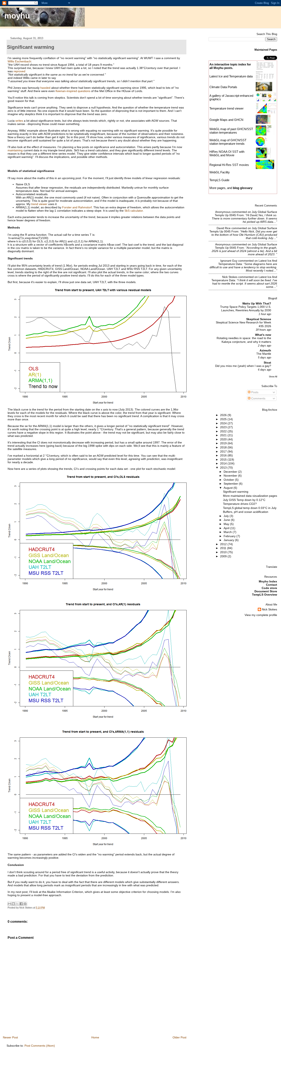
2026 (224, 415)
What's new (263, 334)
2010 (224, 552)
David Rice (224, 228)
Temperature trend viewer (226, 108)
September (231, 483)
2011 (223, 548)
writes (19, 120)
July (227, 516)
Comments (257, 398)
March (228, 532)
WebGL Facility (219, 172)
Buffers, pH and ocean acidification (245, 511)
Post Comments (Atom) (39, 1045)
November (231, 475)
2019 (224, 443)
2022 (224, 431)
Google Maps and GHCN (226, 119)
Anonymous (223, 211)
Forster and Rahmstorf (77, 207)
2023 (224, 427)
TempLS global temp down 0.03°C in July (249, 508)
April (227, 528)
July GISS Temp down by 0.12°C (244, 500)
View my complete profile (261, 615)
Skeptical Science (258, 319)
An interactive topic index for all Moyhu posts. (230, 66)
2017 (224, 451)
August (228, 487)
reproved (19, 71)
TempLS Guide (219, 180)
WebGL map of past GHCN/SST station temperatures (231, 130)
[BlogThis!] (13, 904)
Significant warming (235, 491)
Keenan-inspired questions (73, 91)
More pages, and (230, 188)
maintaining (15, 150)
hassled (45, 87)
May (227, 524)
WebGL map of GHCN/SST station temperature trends (227, 141)
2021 (224, 435)
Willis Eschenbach (19, 61)
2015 (224, 459)
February (230, 536)
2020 (224, 439)
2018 (224, 447)
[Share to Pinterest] (25, 904)
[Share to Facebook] (21, 904)
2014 (224, 463)
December (231, 471)
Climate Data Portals (223, 87)
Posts (254, 392)
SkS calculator (133, 210)
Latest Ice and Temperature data (231, 76)
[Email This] (9, 904)
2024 (224, 423)
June (227, 519)
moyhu (17, 15)
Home (95, 1037)
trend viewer (39, 204)
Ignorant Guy (228, 260)
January (229, 540)
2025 (224, 419)
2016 (224, 455)
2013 (224, 467)
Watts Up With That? (256, 303)
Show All (273, 376)
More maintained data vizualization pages (250, 495)
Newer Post (10, 1037)
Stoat (267, 362)
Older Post (179, 1037)
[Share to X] (17, 904)
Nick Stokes (229, 277)
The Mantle (263, 353)
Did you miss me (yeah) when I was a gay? (243, 365)
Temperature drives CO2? (240, 503)
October (229, 479)
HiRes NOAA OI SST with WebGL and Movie (226, 153)
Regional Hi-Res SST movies (229, 165)
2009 (224, 556)
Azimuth (265, 350)
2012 (224, 544)
